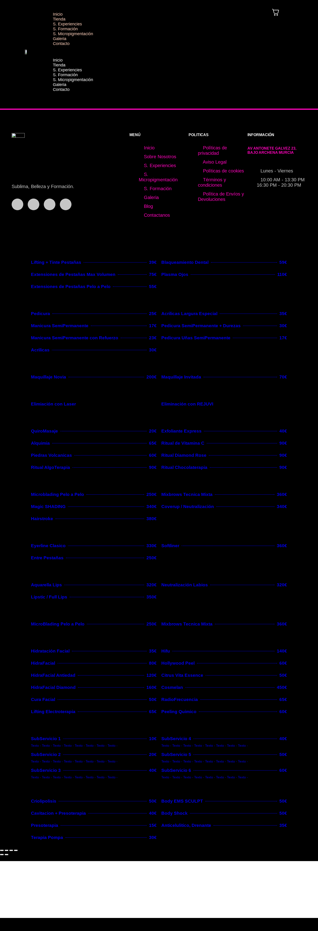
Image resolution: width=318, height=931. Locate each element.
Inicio (58, 14)
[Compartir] (11, 850)
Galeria (59, 38)
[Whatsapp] (49, 204)
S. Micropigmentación (73, 33)
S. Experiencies (67, 24)
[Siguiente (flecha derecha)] (6, 854)
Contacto (61, 43)
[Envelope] (65, 204)
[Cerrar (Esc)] (16, 850)
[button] (150, 52)
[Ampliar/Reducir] (2, 850)
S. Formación (65, 29)
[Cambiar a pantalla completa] (6, 850)
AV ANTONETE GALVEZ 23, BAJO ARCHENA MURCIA (271, 150)
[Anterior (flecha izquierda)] (2, 854)
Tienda (59, 19)
